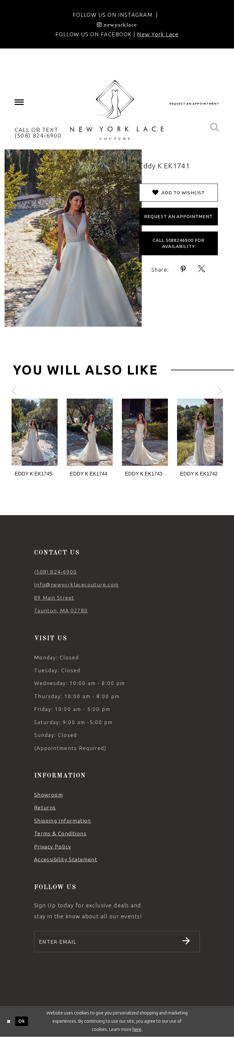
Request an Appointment (178, 216)
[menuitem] (19, 102)
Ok (21, 1021)
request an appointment (194, 103)
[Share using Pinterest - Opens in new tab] (183, 269)
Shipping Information (62, 821)
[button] (19, 102)
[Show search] (214, 127)
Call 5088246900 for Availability (178, 243)
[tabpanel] (34, 438)
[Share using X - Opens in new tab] (202, 269)
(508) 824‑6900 (55, 572)
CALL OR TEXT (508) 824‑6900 (38, 132)
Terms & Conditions (60, 833)
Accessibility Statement (65, 859)
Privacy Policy (52, 846)
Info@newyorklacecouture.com (76, 584)
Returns (45, 807)
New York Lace (158, 34)
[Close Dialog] (9, 1021)
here (137, 1029)
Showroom (48, 795)
